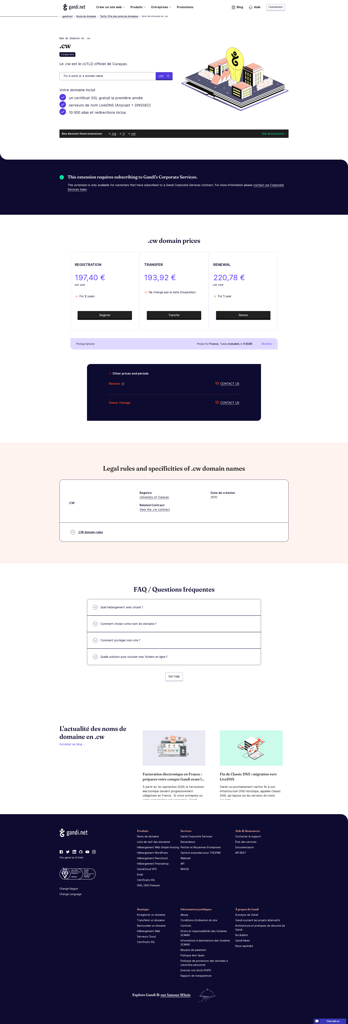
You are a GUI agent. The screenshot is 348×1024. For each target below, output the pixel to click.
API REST (240, 852)
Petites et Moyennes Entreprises (201, 847)
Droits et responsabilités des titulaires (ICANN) (204, 933)
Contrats (186, 925)
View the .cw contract (155, 509)
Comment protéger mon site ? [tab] (120, 640)
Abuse (184, 914)
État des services (245, 841)
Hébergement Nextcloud (152, 858)
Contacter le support (248, 836)
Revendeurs (188, 841)
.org (113, 133)
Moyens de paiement (193, 949)
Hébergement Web (148, 931)
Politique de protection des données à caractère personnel (204, 962)
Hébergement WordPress (152, 852)
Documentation (244, 847)
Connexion (275, 7)
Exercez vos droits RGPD (196, 970)
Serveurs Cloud (146, 936)
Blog (240, 7)
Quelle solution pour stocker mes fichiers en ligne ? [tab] (133, 657)
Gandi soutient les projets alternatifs (257, 920)
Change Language (70, 894)
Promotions (185, 7)
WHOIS (185, 869)
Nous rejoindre (244, 945)
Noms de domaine (86, 16)
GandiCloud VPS (147, 869)
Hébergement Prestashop (153, 863)
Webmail (185, 858)
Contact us (229, 383)
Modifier (267, 343)
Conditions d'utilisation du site (199, 920)
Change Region (68, 888)
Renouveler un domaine (151, 925)
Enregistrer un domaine (151, 914)
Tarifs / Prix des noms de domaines (119, 16)
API (182, 863)
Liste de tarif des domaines (153, 841)
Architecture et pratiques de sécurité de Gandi (260, 927)
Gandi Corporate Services (196, 836)
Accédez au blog (70, 744)
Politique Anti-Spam (192, 955)
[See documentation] (122, 383)
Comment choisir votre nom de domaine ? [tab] (128, 624)
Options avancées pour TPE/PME (201, 852)
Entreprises (159, 7)
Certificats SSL (146, 879)
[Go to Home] (74, 7)
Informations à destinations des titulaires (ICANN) (205, 942)
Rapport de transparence (196, 975)
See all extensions (273, 133)
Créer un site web (109, 7)
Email (140, 874)
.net (133, 133)
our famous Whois (175, 994)
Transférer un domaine (151, 920)
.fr (123, 133)
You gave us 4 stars (71, 857)
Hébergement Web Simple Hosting (158, 847)
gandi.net (67, 16)
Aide (257, 7)
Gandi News (242, 940)
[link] (61, 852)
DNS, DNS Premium (148, 885)
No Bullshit (241, 935)
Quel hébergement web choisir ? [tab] (121, 607)
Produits (136, 7)
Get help (174, 676)
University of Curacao (154, 497)
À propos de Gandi (246, 914)
